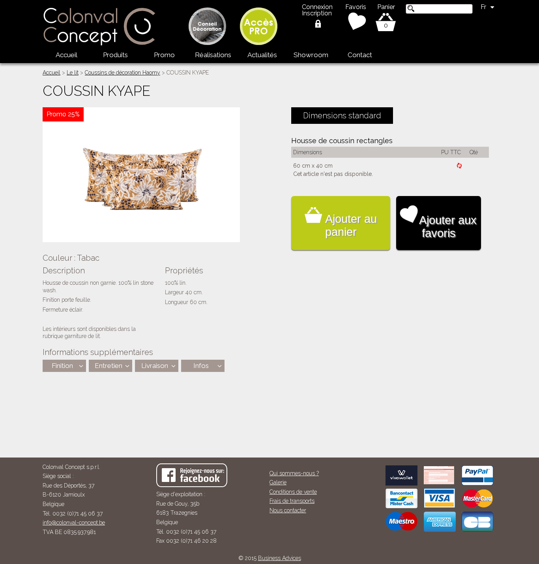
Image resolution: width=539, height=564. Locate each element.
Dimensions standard (342, 115)
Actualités (262, 55)
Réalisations (213, 55)
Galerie (278, 482)
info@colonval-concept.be (74, 522)
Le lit (73, 72)
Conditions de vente (293, 492)
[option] (141, 174)
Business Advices (279, 558)
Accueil (66, 55)
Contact (360, 55)
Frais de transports (292, 501)
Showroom (311, 55)
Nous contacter (288, 510)
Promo (164, 55)
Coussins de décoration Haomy (122, 72)
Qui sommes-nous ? (294, 473)
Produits (115, 55)
